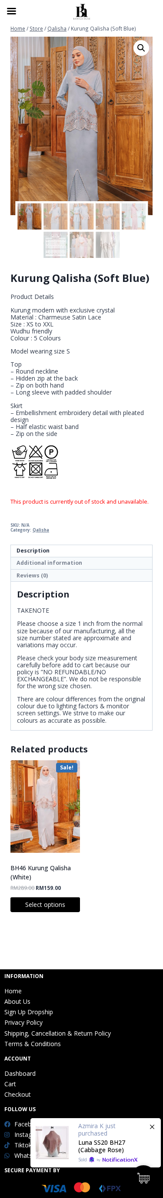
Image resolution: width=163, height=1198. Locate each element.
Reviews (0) (32, 575)
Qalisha (41, 530)
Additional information (49, 562)
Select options (45, 904)
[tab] (81, 551)
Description (33, 550)
